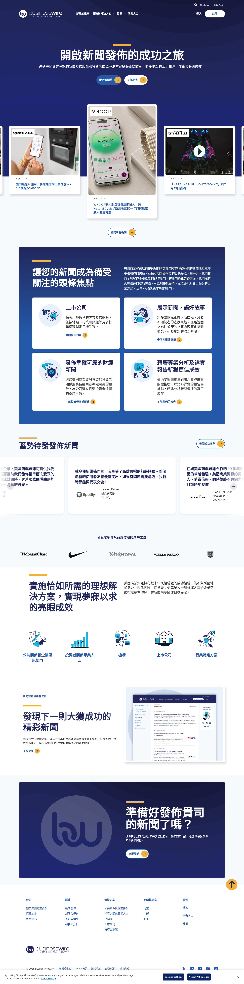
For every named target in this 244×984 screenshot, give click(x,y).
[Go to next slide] (233, 486)
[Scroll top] (231, 884)
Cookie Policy (48, 978)
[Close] (238, 977)
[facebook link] (208, 969)
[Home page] (40, 14)
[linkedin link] (192, 969)
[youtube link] (200, 968)
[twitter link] (184, 969)
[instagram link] (216, 969)
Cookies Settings (173, 977)
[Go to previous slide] (10, 486)
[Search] (195, 4)
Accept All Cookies (199, 977)
